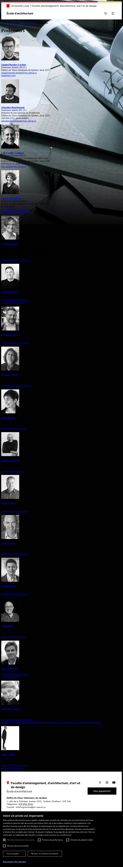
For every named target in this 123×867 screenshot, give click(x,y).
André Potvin (8, 543)
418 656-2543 (26, 804)
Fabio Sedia (7, 626)
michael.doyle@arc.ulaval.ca (14, 300)
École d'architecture (20, 13)
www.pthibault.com (10, 677)
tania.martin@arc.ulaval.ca (13, 428)
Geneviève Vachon (10, 709)
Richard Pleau (8, 503)
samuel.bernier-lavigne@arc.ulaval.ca (19, 72)
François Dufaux (9, 334)
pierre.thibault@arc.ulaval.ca (14, 674)
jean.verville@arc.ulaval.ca (14, 765)
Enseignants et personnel (22, 23)
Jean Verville (7, 754)
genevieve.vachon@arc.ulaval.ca (16, 719)
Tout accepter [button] (13, 853)
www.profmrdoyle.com (12, 302)
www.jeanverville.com (12, 768)
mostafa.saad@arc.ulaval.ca (14, 594)
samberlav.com (8, 75)
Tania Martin (8, 417)
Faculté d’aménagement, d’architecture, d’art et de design (64, 5)
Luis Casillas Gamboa (12, 153)
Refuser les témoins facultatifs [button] (44, 853)
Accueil (5, 23)
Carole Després (9, 244)
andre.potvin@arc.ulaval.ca (14, 554)
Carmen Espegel (9, 375)
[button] (14, 861)
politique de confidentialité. (60, 835)
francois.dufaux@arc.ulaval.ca (15, 343)
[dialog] (61, 839)
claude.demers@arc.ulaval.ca (15, 209)
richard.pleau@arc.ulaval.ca (14, 511)
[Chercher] (105, 13)
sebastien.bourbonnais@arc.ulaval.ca (18, 121)
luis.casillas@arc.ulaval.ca (13, 166)
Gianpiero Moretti (10, 460)
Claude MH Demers (11, 198)
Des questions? (102, 791)
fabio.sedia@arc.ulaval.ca (13, 637)
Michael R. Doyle (10, 292)
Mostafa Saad (8, 586)
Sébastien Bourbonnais (13, 107)
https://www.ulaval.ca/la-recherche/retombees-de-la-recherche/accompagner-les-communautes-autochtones (51, 722)
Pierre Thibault (9, 669)
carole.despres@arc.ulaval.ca (15, 260)
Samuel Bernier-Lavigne (13, 64)
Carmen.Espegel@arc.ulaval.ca (16, 385)
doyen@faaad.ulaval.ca (12, 471)
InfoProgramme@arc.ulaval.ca (30, 807)
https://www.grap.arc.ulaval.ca (15, 212)
